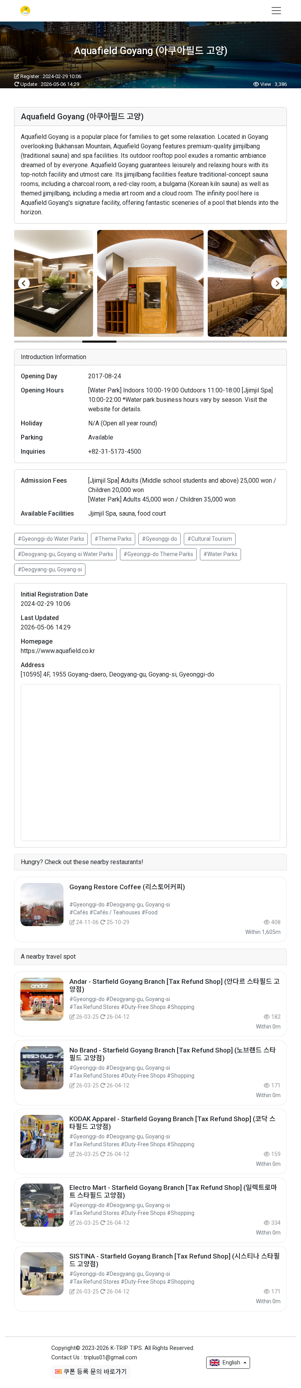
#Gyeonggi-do (159, 539)
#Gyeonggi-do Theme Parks (158, 554)
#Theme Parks (113, 539)
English (231, 1362)
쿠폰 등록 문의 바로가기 (94, 1371)
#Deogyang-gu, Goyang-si (50, 569)
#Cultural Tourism (209, 539)
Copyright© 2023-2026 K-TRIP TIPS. (122, 1348)
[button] (31, 342)
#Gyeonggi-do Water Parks (51, 539)
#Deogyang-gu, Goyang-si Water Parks (65, 554)
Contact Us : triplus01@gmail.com (94, 1357)
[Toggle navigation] (274, 10)
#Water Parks (220, 554)
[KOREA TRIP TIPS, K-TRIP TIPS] (24, 11)
